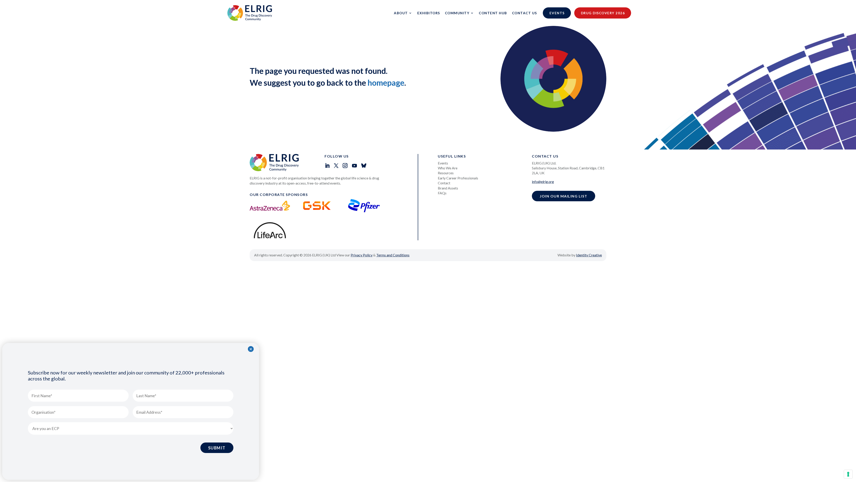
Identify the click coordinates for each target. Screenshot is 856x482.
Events (557, 13)
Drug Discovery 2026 (603, 13)
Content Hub (493, 13)
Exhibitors (428, 13)
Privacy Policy (361, 255)
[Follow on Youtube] (354, 165)
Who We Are (447, 168)
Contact (444, 183)
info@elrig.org (543, 181)
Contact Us (524, 13)
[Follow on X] (336, 165)
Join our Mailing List (563, 196)
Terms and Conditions (392, 255)
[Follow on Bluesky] (364, 165)
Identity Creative (589, 255)
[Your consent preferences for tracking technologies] (848, 474)
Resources (446, 173)
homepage (386, 82)
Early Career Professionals (458, 178)
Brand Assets (448, 188)
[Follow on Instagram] (345, 165)
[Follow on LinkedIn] (327, 165)
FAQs (442, 193)
